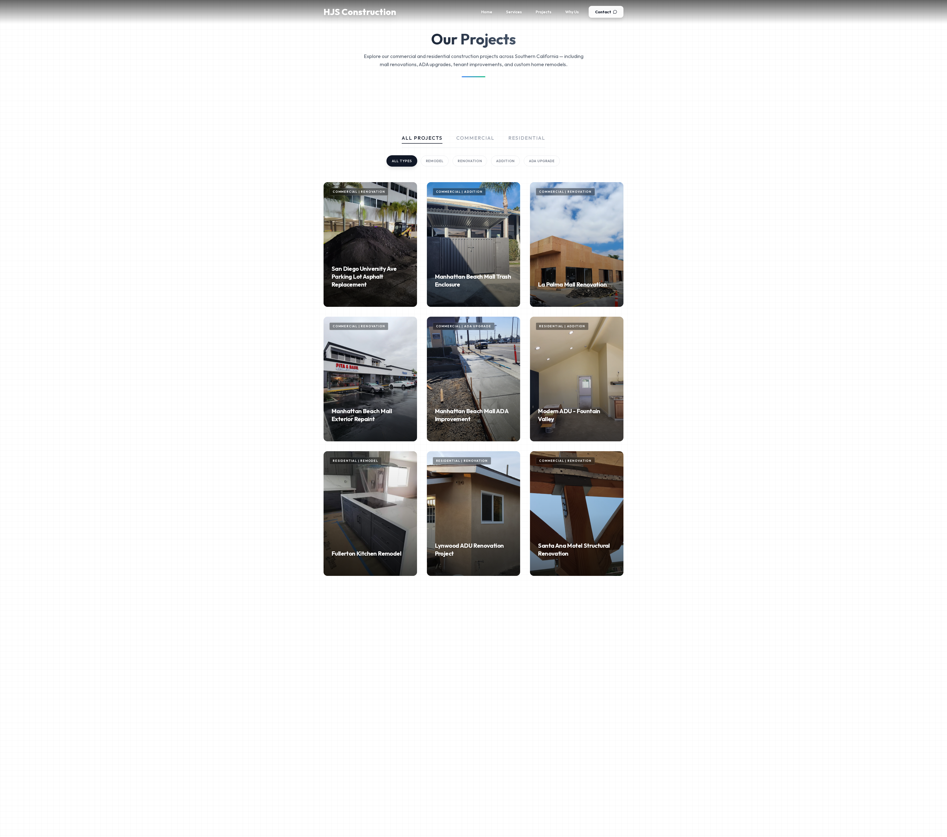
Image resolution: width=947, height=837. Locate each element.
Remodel (435, 161)
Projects (543, 11)
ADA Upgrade (542, 161)
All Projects (422, 138)
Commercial (475, 138)
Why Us (572, 11)
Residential (526, 138)
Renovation (470, 161)
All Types (402, 161)
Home (486, 11)
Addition (505, 161)
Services (514, 11)
